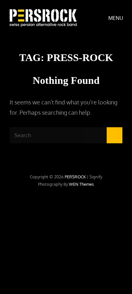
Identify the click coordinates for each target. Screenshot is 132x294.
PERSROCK (75, 176)
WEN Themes (81, 184)
